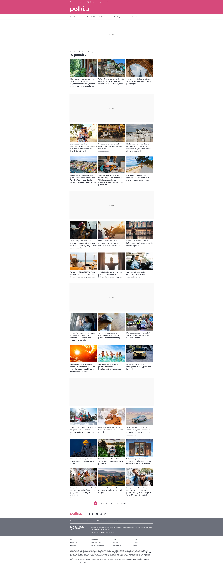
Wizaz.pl (135, 542)
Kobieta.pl (115, 542)
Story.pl (135, 545)
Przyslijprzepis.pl (117, 545)
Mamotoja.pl (94, 539)
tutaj (85, 562)
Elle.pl (72, 539)
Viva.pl (135, 539)
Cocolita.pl (73, 545)
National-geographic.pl (97, 545)
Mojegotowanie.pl (96, 542)
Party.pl (114, 539)
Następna (123, 503)
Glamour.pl (73, 542)
